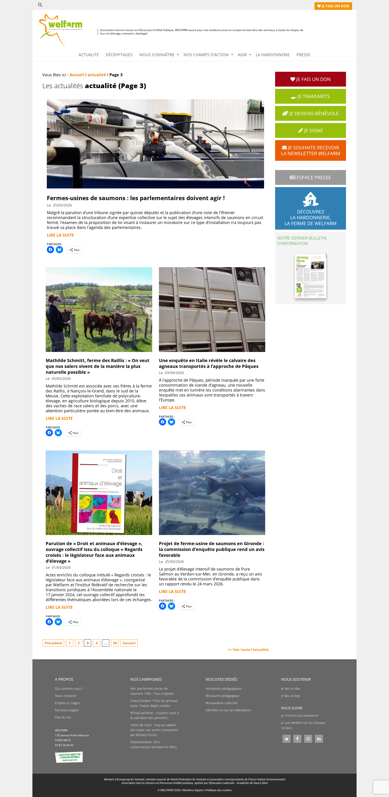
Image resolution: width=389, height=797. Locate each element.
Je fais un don (290, 689)
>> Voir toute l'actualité (248, 649)
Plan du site (63, 717)
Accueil (77, 74)
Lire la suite (60, 235)
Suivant (129, 643)
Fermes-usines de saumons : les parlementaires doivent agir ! (136, 198)
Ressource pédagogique (223, 696)
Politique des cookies (219, 790)
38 (115, 643)
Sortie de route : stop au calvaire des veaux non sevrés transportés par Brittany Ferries (154, 730)
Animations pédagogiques (224, 689)
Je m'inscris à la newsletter (300, 716)
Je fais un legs (290, 696)
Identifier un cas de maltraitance (228, 710)
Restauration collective (221, 703)
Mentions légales (67, 710)
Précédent (53, 643)
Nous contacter (66, 696)
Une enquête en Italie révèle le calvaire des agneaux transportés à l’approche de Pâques (208, 363)
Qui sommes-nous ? (69, 689)
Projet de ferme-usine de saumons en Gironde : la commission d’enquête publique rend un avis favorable (212, 549)
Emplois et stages (67, 703)
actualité (97, 74)
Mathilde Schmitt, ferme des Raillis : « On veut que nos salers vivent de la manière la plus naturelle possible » (97, 366)
